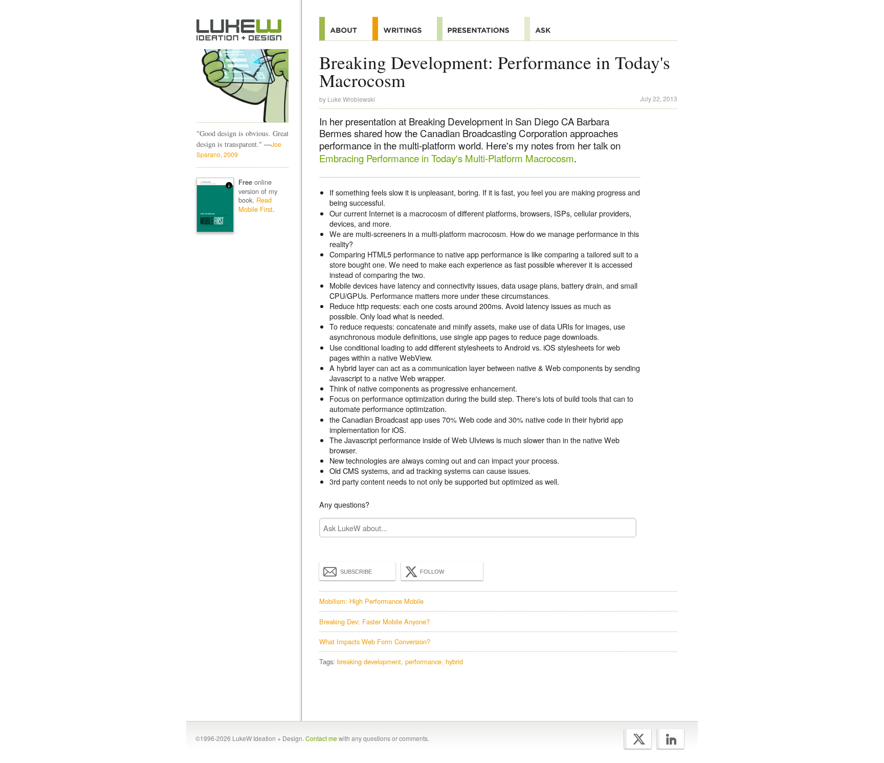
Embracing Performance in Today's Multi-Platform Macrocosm (446, 158)
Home (239, 30)
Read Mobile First (255, 204)
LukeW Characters (242, 86)
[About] (345, 28)
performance (423, 661)
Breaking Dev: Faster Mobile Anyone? (374, 621)
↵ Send (622, 528)
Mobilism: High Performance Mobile (371, 601)
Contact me (321, 738)
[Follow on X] (637, 739)
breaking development (369, 661)
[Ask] (545, 28)
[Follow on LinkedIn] (670, 739)
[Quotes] (404, 28)
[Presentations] (480, 28)
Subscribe (356, 572)
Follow (432, 572)
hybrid (454, 661)
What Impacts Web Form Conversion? (374, 641)
